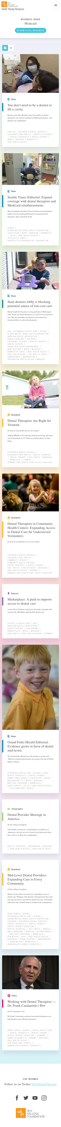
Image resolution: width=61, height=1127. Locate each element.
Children (31, 339)
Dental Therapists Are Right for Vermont (29, 422)
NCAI (23, 351)
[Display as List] (12, 46)
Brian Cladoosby (16, 339)
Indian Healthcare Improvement (23, 346)
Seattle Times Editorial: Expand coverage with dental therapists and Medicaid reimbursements (32, 201)
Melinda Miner (44, 931)
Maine (24, 233)
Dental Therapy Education (21, 926)
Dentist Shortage (17, 846)
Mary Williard (14, 349)
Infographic (34, 846)
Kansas (46, 929)
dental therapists (19, 137)
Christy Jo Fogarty (43, 134)
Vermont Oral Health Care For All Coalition (30, 462)
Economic (41, 1035)
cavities (12, 131)
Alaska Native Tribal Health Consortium (28, 230)
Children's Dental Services (32, 131)
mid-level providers (18, 783)
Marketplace (14, 631)
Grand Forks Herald (18, 778)
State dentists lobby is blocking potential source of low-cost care (30, 303)
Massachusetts (15, 780)
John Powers (32, 628)
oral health (13, 633)
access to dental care (19, 623)
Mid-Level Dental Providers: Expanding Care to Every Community (27, 879)
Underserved (14, 356)
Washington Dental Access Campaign (26, 359)
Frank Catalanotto (17, 1038)
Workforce (30, 941)
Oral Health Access (17, 142)
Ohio (23, 936)
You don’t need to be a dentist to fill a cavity (30, 107)
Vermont (27, 460)
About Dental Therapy (19, 913)
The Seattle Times (17, 238)
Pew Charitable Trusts (22, 788)
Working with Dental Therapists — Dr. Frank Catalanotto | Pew (32, 1003)
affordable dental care (25, 331)
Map (9, 931)
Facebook (16, 1098)
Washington (42, 240)
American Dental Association (22, 336)
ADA (9, 331)
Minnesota (32, 139)
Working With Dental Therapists (24, 944)
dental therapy (39, 137)
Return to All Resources (30, 30)
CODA (45, 773)
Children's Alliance (17, 341)
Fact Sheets (34, 457)
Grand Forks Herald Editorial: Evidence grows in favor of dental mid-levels (30, 746)
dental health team (42, 1030)
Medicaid (20, 139)
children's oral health (19, 134)
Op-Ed (13, 235)
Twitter (26, 1098)
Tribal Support (27, 939)
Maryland (18, 931)
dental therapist (39, 341)
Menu (55, 5)
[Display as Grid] (6, 46)
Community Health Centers (21, 562)
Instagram (44, 1098)
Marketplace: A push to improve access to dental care (30, 601)
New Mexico (13, 936)
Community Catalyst (18, 560)
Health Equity (29, 567)
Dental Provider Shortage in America (27, 816)
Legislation (13, 233)
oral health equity (41, 848)
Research (12, 939)
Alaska (11, 228)
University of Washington (21, 240)
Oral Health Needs (17, 354)
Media (10, 139)
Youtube (35, 1098)
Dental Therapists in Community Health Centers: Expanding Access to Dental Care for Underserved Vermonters (31, 529)
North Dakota (15, 785)
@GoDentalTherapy (44, 1084)
